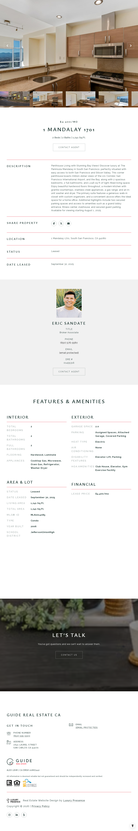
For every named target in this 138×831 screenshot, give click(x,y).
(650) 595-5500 (21, 736)
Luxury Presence (74, 800)
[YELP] (24, 815)
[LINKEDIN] (16, 815)
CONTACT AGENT (69, 372)
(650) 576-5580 (69, 342)
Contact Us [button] (69, 655)
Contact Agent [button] (69, 147)
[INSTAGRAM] (9, 815)
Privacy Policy (41, 806)
